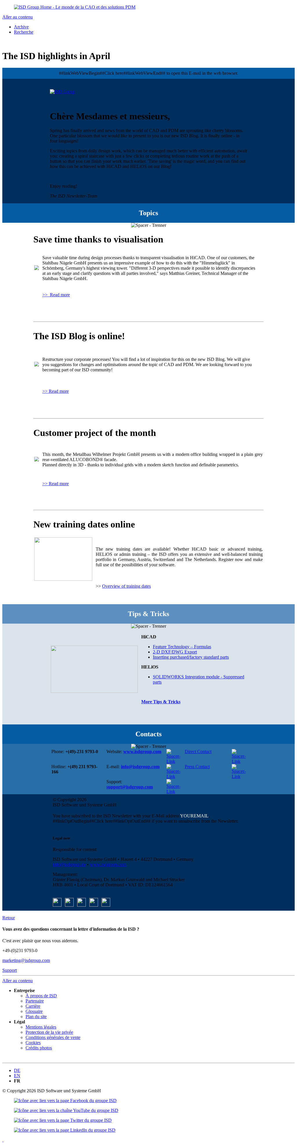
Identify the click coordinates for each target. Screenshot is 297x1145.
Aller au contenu (17, 16)
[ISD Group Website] (62, 91)
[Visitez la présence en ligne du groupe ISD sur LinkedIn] (64, 1130)
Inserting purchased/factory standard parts (191, 657)
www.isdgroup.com (108, 864)
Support (9, 970)
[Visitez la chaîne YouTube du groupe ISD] (65, 1100)
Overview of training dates (126, 586)
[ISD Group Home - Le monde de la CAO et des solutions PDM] (74, 7)
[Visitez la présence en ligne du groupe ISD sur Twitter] (63, 1120)
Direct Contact (198, 751)
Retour (8, 917)
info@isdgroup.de (69, 864)
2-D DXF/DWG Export (175, 651)
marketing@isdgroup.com (26, 960)
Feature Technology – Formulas (182, 646)
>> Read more (56, 294)
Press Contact (197, 766)
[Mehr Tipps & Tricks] (94, 668)
